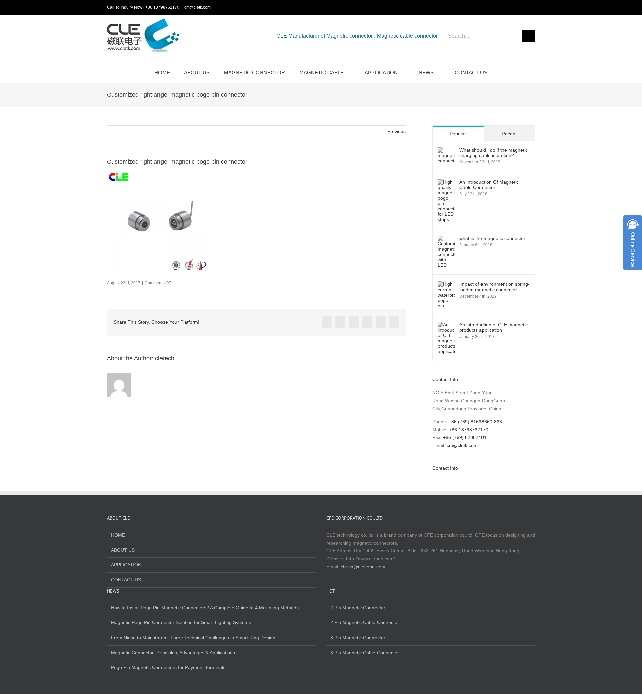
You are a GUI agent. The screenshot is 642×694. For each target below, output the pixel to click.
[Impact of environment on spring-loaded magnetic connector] (446, 285)
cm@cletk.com (197, 7)
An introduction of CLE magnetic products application (493, 327)
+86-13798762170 (468, 429)
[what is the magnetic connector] (446, 239)
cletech (164, 358)
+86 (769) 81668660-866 (475, 421)
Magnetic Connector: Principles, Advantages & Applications (173, 652)
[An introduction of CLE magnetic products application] (446, 325)
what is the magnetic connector (492, 238)
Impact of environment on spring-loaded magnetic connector (494, 286)
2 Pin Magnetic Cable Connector (364, 622)
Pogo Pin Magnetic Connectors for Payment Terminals (168, 667)
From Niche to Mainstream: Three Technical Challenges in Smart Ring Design (193, 637)
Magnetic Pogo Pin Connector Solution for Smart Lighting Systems (181, 622)
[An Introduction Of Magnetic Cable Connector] (446, 183)
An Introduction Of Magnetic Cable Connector (489, 184)
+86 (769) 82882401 (465, 437)
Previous (396, 131)
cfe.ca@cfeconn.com (363, 566)
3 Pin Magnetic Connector (357, 637)
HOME (118, 535)
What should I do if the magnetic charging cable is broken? (493, 152)
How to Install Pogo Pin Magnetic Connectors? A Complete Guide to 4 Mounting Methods (205, 607)
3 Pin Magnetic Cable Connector (364, 652)
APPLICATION (126, 564)
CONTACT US (126, 579)
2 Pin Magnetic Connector (357, 607)
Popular (458, 133)
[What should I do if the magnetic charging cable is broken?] (446, 151)
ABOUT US (123, 550)
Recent (509, 133)
